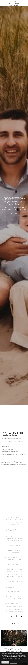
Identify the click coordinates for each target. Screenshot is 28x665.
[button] (25, 3)
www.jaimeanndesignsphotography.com (9, 451)
